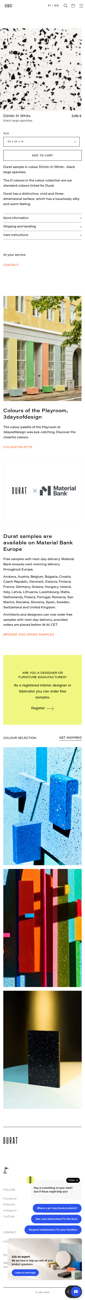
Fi (49, 6)
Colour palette (17, 447)
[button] (65, 6)
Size (6, 133)
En (56, 6)
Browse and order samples (28, 634)
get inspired (70, 738)
